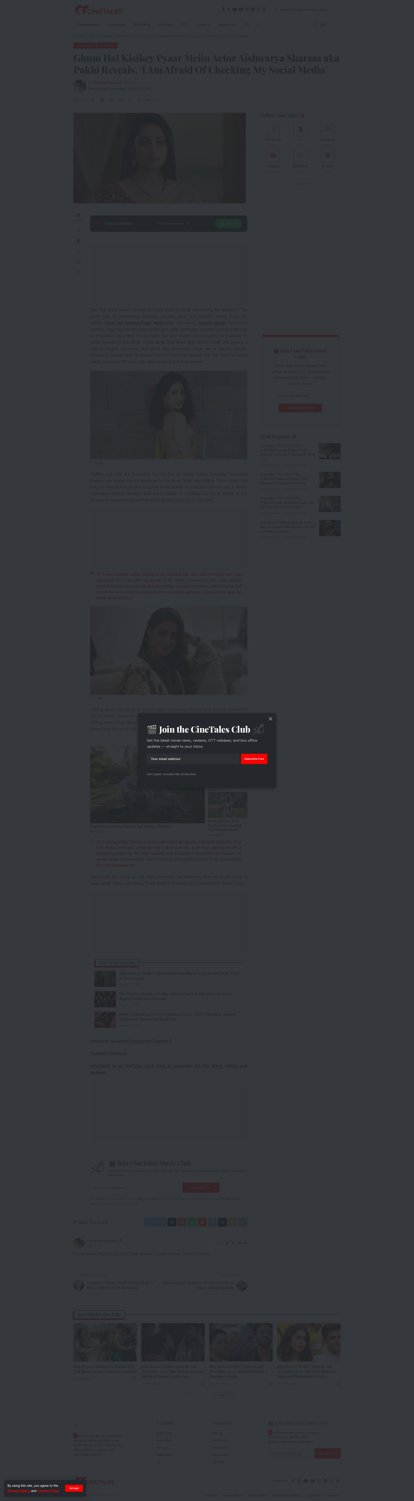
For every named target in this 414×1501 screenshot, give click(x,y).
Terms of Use (48, 1491)
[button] (74, 1488)
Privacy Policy (19, 1491)
